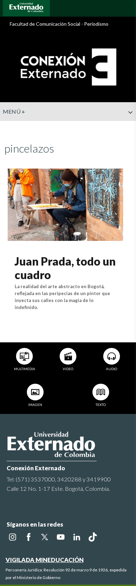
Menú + (14, 111)
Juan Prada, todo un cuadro (65, 267)
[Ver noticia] (65, 204)
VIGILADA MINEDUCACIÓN (45, 559)
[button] (128, 126)
